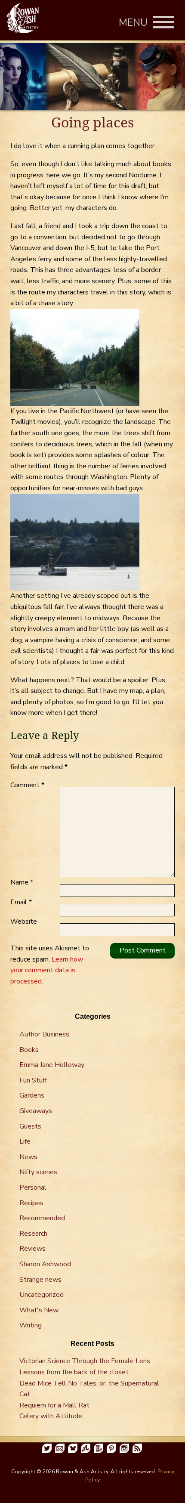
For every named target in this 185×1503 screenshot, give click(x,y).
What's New (39, 1310)
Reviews (32, 1248)
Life (25, 1141)
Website (23, 921)
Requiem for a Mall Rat (54, 1405)
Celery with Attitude (50, 1416)
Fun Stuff (33, 1080)
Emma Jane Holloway (51, 1065)
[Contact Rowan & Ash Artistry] (60, 1448)
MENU (136, 22)
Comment (27, 785)
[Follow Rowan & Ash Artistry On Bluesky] (72, 1448)
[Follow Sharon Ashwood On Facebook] (85, 1448)
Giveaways (35, 1111)
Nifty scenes (38, 1172)
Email (21, 902)
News (28, 1157)
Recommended (42, 1218)
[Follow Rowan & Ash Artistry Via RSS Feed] (137, 1448)
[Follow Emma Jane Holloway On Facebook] (98, 1448)
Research (33, 1233)
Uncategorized (41, 1294)
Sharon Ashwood (45, 1264)
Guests (30, 1126)
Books (29, 1050)
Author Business (44, 1034)
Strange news (40, 1279)
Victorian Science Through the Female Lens (84, 1361)
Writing (30, 1325)
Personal (32, 1187)
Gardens (31, 1095)
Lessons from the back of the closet (74, 1372)
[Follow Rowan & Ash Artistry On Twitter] (47, 1448)
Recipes (31, 1203)
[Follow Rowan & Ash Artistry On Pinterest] (111, 1448)
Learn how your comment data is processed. (46, 970)
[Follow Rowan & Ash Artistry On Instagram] (124, 1448)
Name (21, 882)
